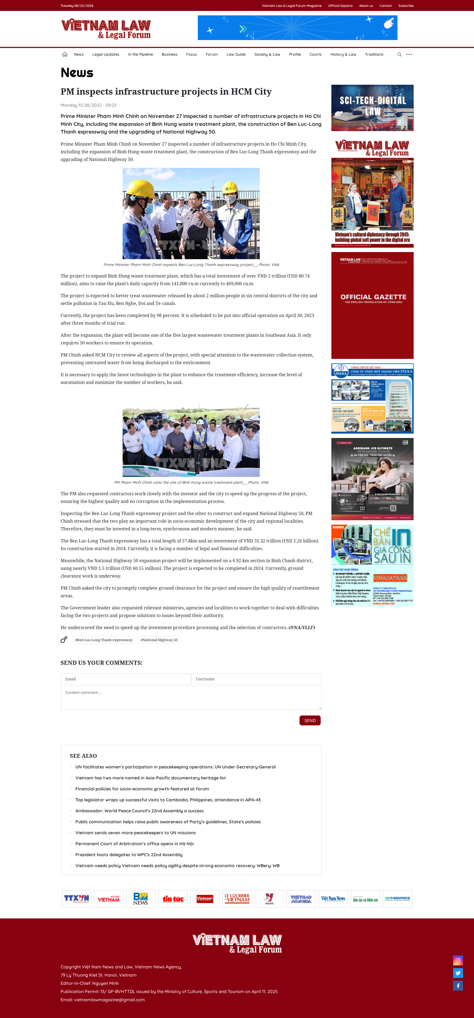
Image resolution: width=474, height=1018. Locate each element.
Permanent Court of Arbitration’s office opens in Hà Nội (134, 843)
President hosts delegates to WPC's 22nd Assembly (128, 854)
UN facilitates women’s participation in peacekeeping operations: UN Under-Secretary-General (175, 767)
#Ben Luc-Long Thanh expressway (103, 639)
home (65, 54)
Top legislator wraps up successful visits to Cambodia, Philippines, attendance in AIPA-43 (168, 799)
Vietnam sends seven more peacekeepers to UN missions (135, 832)
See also (83, 755)
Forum (212, 54)
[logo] (237, 943)
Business (169, 54)
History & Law (343, 54)
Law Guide (236, 54)
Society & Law (267, 54)
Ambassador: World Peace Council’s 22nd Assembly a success (139, 810)
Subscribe (406, 6)
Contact (386, 6)
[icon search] (399, 54)
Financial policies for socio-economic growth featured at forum (142, 788)
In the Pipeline (140, 54)
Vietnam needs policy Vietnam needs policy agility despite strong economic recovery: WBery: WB (177, 865)
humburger (409, 54)
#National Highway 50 (159, 639)
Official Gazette (340, 6)
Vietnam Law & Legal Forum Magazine (292, 6)
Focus (191, 54)
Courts (316, 54)
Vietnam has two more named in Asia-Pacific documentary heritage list (150, 778)
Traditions (374, 54)
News (79, 54)
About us (366, 6)
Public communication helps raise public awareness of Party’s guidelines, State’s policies (168, 821)
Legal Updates (105, 54)
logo (106, 29)
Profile (295, 54)
